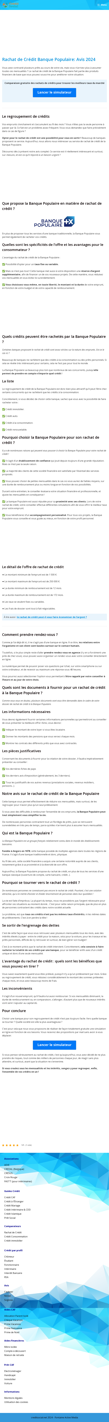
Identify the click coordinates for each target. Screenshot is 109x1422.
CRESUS (8, 1173)
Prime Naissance (13, 1328)
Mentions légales (13, 1398)
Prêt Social (9, 1217)
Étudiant (8, 1260)
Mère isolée (10, 1346)
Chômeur (9, 1256)
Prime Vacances (12, 1324)
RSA (6, 1277)
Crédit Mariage (12, 1205)
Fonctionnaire (11, 1264)
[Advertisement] (54, 33)
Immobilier (10, 1379)
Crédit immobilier (13, 1240)
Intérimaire (10, 1268)
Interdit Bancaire (13, 1273)
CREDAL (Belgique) (14, 1169)
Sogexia (8, 1299)
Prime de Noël (11, 1332)
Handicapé (9, 1375)
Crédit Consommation (16, 1236)
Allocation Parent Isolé (16, 1315)
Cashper (8, 1291)
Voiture (8, 1383)
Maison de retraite (14, 1355)
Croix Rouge (10, 1177)
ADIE (6, 1165)
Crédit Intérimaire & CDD (17, 1209)
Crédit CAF (9, 1197)
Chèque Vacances (13, 1320)
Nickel (7, 1295)
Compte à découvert (15, 1351)
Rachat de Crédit (13, 1232)
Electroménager (12, 1371)
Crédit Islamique (12, 1213)
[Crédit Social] (10, 5)
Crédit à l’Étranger (14, 1201)
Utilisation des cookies (16, 1402)
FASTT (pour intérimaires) (18, 1181)
